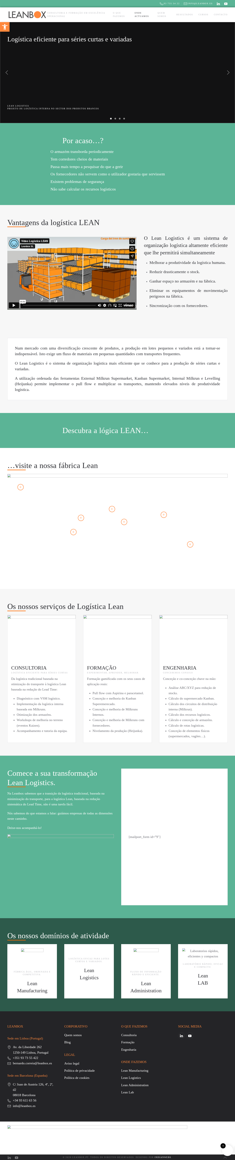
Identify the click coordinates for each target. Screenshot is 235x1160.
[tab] (115, 118)
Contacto (221, 14)
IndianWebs (163, 1157)
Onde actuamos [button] (142, 14)
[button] (7, 72)
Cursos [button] (203, 14)
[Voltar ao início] (27, 14)
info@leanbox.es (200, 3)
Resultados (184, 14)
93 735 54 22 (172, 3)
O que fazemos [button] (119, 14)
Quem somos (162, 14)
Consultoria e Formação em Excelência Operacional (76, 14)
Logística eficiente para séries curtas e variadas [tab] (111, 118)
